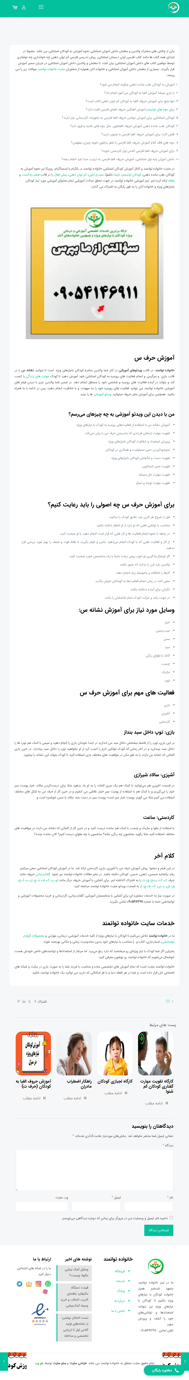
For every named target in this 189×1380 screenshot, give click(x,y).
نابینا (118, 174)
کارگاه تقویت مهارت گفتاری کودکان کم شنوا (156, 1086)
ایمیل (116, 1197)
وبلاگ (121, 1291)
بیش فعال (60, 174)
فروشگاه (120, 1271)
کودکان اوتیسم (131, 174)
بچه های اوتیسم (157, 109)
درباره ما (120, 1300)
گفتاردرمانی (43, 874)
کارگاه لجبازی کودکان (115, 1081)
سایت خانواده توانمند (52, 69)
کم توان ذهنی (78, 174)
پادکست (27, 174)
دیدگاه (167, 1145)
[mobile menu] (41, 7)
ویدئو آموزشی (103, 394)
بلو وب (39, 1363)
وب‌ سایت (62, 1197)
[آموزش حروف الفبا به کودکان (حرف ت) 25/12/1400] (4, 1361)
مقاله (171, 180)
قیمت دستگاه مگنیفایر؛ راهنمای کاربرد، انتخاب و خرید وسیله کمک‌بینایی (74, 1296)
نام (170, 1197)
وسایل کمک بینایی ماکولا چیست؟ (76, 1272)
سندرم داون (96, 174)
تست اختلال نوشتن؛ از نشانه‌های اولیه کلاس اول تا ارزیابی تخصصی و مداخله (75, 1326)
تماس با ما (118, 1310)
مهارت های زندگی (37, 376)
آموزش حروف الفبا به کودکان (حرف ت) (33, 1084)
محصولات (38, 935)
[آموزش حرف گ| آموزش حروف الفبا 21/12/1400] (185, 1361)
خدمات (120, 1281)
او (57, 880)
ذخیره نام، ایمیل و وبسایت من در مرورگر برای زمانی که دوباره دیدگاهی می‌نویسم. (115, 1218)
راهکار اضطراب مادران (79, 1084)
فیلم (37, 174)
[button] (164, 1370)
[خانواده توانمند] (174, 7)
